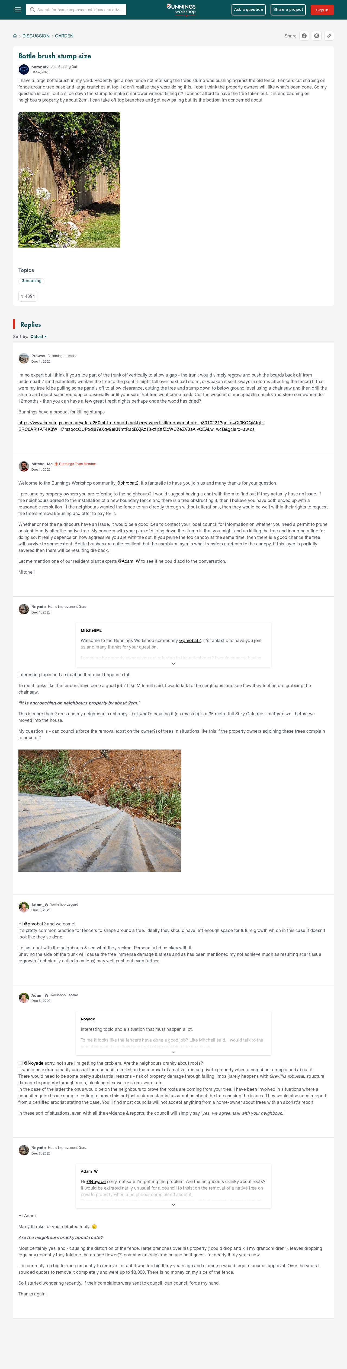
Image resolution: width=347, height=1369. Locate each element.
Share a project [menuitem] (288, 10)
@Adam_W (129, 561)
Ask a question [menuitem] (248, 10)
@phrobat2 (128, 482)
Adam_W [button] (39, 904)
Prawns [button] (38, 355)
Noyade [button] (38, 606)
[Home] (15, 36)
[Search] (32, 9)
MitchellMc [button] (42, 463)
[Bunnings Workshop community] (181, 9)
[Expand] (173, 663)
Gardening (31, 281)
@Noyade (33, 1063)
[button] (23, 69)
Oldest (37, 336)
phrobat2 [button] (40, 67)
